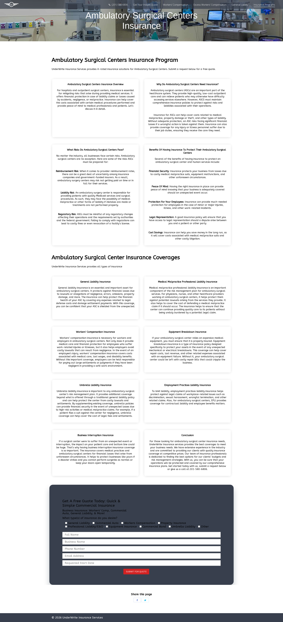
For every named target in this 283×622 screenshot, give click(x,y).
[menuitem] (118, 5)
